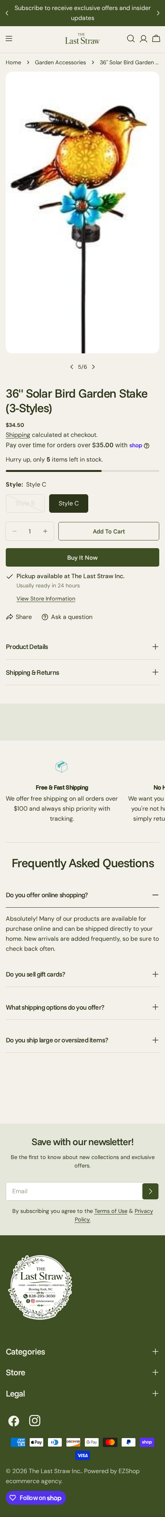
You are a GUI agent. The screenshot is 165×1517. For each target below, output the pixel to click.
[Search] (131, 38)
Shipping (18, 435)
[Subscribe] (150, 1191)
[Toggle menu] (8, 38)
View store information (45, 598)
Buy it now (82, 557)
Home (13, 62)
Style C (69, 503)
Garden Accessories (60, 62)
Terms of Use (110, 1211)
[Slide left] (72, 367)
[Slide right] (93, 367)
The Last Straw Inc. (55, 1471)
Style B (30, 506)
